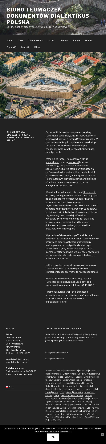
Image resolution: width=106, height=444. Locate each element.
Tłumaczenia (34, 40)
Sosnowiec (80, 408)
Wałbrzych (50, 417)
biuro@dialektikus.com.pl (17, 359)
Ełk (72, 377)
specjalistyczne (67, 135)
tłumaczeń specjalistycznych (60, 282)
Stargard (50, 411)
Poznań (67, 401)
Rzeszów (87, 404)
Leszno (87, 389)
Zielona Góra (51, 420)
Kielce (82, 386)
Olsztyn (48, 395)
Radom (58, 404)
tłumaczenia (52, 135)
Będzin (60, 370)
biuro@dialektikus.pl (56, 301)
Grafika (88, 40)
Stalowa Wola (93, 408)
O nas (20, 40)
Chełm (73, 374)
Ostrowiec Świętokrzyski (72, 395)
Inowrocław (50, 383)
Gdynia (87, 377)
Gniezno (57, 380)
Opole (56, 395)
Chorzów (82, 374)
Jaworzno (77, 383)
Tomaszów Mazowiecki (71, 414)
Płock (59, 401)
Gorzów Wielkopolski (72, 380)
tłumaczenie (89, 192)
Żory (60, 420)
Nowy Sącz (89, 392)
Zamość (88, 417)
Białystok (83, 370)
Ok (53, 437)
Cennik (76, 40)
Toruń (86, 414)
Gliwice (94, 377)
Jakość (51, 40)
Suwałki (59, 411)
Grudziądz (88, 380)
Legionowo (68, 389)
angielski (74, 165)
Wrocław (72, 417)
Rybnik (78, 404)
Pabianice (63, 398)
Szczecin (68, 411)
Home (9, 40)
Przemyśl (86, 401)
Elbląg (67, 377)
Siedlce (96, 404)
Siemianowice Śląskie (56, 408)
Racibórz (49, 404)
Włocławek (61, 417)
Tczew (56, 414)
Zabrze (80, 417)
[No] (102, 434)
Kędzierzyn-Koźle (70, 386)
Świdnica (77, 411)
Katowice (56, 386)
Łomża (55, 392)
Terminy (64, 40)
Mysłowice (78, 392)
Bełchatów (50, 370)
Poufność (11, 47)
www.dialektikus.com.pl (16, 362)
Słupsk (71, 408)
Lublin (48, 392)
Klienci (37, 47)
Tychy (93, 414)
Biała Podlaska (71, 370)
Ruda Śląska (68, 404)
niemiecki (73, 162)
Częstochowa (93, 374)
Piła (86, 398)
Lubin (94, 389)
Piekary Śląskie (76, 398)
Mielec (69, 392)
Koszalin (49, 389)
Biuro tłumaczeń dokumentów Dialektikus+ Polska (50, 16)
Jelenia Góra (88, 383)
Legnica (78, 389)
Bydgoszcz (56, 374)
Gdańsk (79, 377)
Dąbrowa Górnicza (54, 377)
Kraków (57, 389)
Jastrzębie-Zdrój (64, 383)
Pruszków (76, 401)
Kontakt (25, 47)
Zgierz (96, 417)
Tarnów (48, 414)
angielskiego (52, 162)
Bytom (66, 374)
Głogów (49, 380)
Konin (89, 386)
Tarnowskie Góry (89, 411)
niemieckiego (53, 165)
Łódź (62, 392)
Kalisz (48, 386)
